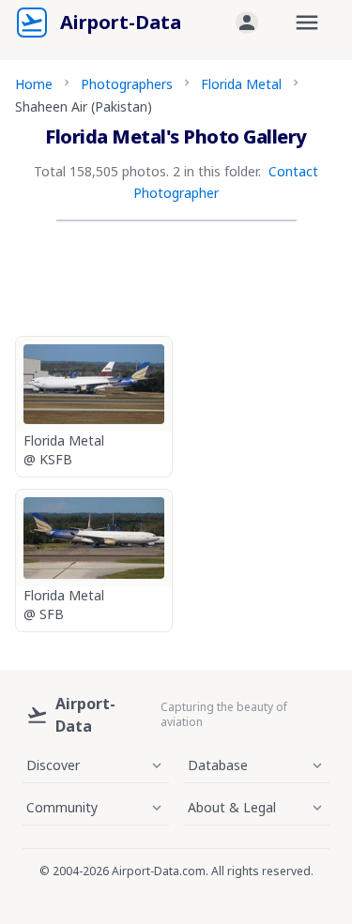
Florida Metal (241, 84)
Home (34, 84)
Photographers (127, 84)
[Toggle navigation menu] (307, 22)
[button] (247, 22)
